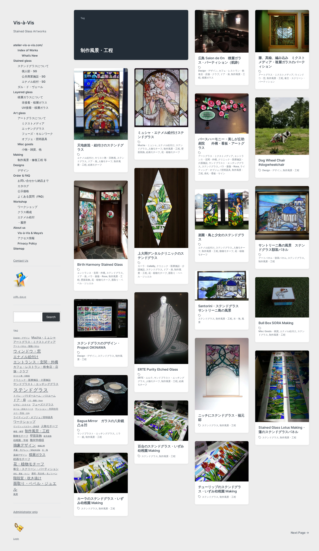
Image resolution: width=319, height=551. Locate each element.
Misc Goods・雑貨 (269, 331)
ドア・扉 (19, 400)
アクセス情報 (26, 238)
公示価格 (23, 191)
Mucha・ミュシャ (43, 337)
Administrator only (25, 512)
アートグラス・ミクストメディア (34, 342)
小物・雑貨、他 (32, 149)
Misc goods (25, 144)
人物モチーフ (49, 426)
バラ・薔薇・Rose (35, 400)
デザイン (23, 170)
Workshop (20, 201)
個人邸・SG (29, 71)
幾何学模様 (37, 440)
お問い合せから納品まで (33, 180)
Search (51, 317)
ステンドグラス (30, 390)
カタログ (23, 186)
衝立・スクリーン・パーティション (35, 469)
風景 (15, 494)
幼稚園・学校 (20, 440)
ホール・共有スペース (23, 409)
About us (19, 227)
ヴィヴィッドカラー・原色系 (26, 426)
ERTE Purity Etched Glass (158, 369)
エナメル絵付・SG (34, 81)
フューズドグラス (42, 404)
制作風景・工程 (37, 431)
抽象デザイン (24, 445)
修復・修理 (18, 431)
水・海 (45, 450)
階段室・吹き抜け (27, 478)
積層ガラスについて (30, 97)
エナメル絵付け (26, 356)
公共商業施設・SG (34, 76)
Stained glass (22, 60)
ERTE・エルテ (145, 377)
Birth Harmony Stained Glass (100, 265)
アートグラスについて (32, 118)
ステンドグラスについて (33, 66)
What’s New (30, 55)
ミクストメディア (33, 123)
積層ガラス (37, 455)
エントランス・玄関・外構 (35, 362)
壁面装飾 (36, 435)
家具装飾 (48, 436)
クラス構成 (25, 212)
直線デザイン (20, 454)
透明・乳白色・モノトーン (44, 473)
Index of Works (28, 50)
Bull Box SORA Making (276, 323)
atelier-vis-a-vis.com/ (28, 45)
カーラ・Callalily (146, 266)
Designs (18, 165)
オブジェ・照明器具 (34, 139)
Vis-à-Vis (23, 23)
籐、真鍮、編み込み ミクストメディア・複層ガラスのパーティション (282, 62)
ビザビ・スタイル (22, 404)
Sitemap (18, 248)
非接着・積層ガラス (34, 102)
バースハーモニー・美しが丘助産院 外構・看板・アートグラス (221, 143)
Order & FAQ (21, 175)
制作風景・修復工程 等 (32, 160)
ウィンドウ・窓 (27, 351)
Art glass (19, 113)
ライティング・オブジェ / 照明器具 (33, 417)
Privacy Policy (27, 243)
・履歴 (22, 222)
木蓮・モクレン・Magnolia (26, 450)
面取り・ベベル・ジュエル (34, 486)
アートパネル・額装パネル (26, 346)
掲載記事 (41, 446)
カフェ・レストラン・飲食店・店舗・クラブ (35, 369)
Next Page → (300, 532)
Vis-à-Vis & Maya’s (30, 233)
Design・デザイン (21, 338)
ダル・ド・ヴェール (30, 87)
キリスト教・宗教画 (21, 376)
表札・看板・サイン (21, 474)
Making (18, 154)
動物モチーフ (20, 435)
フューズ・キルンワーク (37, 133)
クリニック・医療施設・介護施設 (32, 380)
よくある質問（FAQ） (32, 196)
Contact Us (20, 260)
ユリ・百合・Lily (21, 413)
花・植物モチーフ (28, 464)
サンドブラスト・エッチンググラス (35, 384)
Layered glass (23, 92)
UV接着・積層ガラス (35, 107)
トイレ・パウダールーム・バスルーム (34, 395)
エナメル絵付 (26, 217)
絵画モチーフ (21, 459)
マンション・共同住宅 (46, 409)
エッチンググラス (33, 128)
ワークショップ (27, 207)
